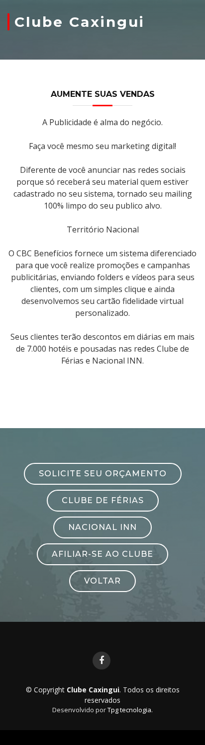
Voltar (102, 581)
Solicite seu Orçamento (103, 473)
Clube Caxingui (79, 21)
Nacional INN (102, 527)
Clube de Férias (103, 500)
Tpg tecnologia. (130, 709)
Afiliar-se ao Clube (102, 554)
